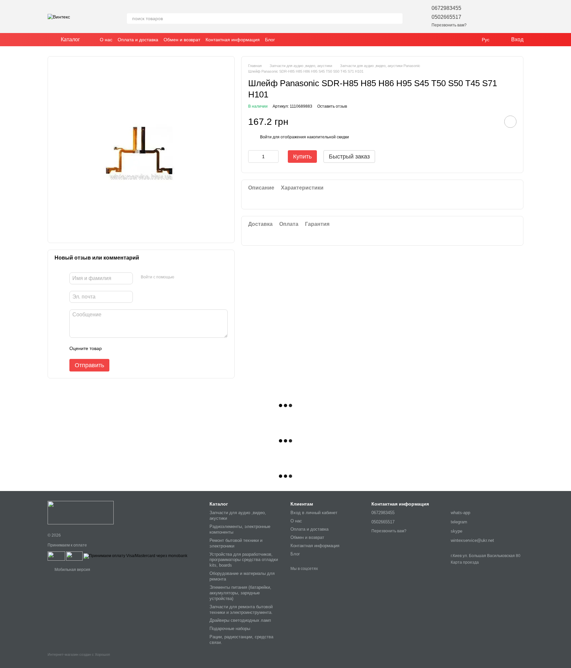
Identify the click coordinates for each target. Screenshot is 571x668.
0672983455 (446, 8)
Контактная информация (233, 39)
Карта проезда (465, 562)
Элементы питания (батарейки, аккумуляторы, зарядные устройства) (240, 593)
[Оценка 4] (144, 348)
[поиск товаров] (397, 18)
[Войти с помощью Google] (192, 277)
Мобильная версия (72, 569)
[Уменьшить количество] (253, 156)
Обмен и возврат (182, 39)
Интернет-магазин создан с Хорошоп (79, 654)
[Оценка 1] (112, 348)
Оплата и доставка (138, 39)
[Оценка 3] (134, 348)
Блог (270, 39)
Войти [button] (266, 137)
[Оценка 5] (155, 348)
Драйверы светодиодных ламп (240, 620)
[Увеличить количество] (273, 156)
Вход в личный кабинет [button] (313, 512)
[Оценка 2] (123, 348)
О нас (106, 39)
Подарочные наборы (229, 628)
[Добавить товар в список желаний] (510, 122)
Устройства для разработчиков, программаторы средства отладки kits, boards (243, 560)
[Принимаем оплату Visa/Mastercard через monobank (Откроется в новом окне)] (135, 555)
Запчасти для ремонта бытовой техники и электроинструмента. (241, 609)
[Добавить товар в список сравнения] (492, 121)
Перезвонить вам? (449, 25)
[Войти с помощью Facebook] (181, 277)
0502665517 (446, 17)
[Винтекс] (81, 512)
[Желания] (483, 16)
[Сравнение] (501, 16)
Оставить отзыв (332, 106)
